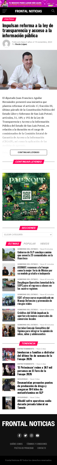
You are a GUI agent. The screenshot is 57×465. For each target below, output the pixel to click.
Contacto (41, 448)
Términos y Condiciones (36, 443)
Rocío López (21, 44)
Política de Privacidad (24, 448)
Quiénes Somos (16, 443)
